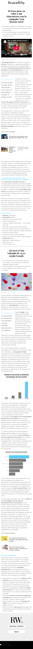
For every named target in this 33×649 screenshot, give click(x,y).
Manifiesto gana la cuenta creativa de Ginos (12, 149)
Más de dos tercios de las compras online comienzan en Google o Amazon (18, 548)
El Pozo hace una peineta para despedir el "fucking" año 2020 (18, 137)
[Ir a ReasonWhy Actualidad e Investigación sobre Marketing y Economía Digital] (16, 2)
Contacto (16, 632)
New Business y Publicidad (16, 626)
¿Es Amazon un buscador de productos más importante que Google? (18, 539)
